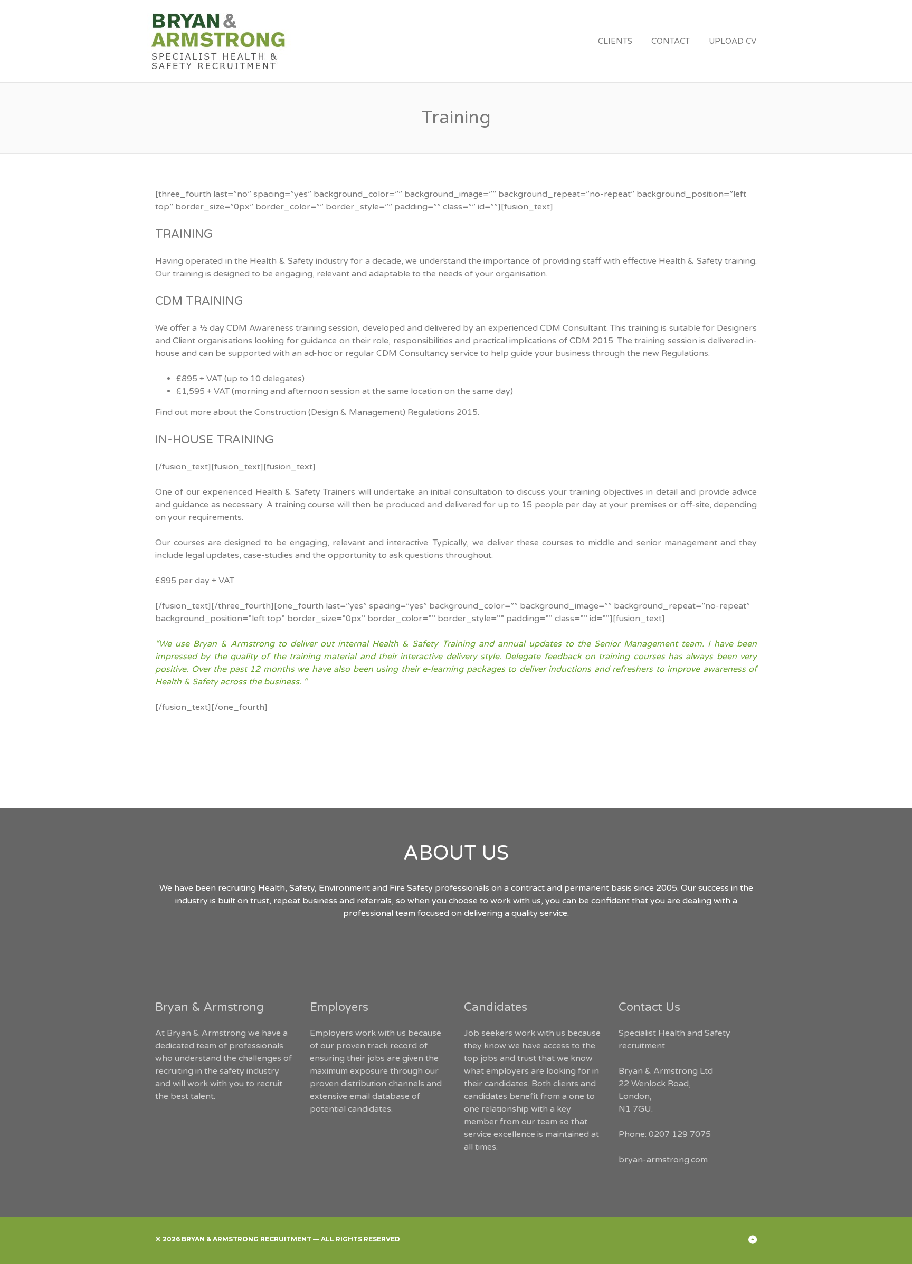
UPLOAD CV (732, 41)
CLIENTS (615, 41)
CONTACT (670, 41)
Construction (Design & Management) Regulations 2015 (366, 412)
